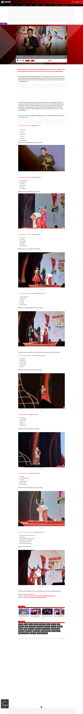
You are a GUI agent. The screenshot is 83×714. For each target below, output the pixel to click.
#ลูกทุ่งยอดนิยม (33, 633)
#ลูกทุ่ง (58, 624)
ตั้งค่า (5, 707)
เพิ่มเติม (2, 703)
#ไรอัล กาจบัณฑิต (37, 631)
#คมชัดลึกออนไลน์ (42, 624)
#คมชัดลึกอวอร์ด (32, 626)
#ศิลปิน (26, 626)
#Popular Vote (31, 628)
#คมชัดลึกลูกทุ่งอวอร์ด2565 (24, 633)
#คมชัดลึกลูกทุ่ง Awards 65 (42, 633)
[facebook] (73, 2)
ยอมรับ (5, 705)
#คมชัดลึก (35, 624)
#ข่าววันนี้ (25, 624)
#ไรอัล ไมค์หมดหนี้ (29, 631)
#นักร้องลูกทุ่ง (21, 626)
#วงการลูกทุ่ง (59, 626)
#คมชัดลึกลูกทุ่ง (21, 631)
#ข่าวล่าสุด (20, 624)
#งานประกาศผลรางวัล (46, 628)
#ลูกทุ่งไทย (21, 628)
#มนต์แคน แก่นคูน (40, 626)
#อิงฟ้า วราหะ (38, 628)
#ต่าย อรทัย (53, 624)
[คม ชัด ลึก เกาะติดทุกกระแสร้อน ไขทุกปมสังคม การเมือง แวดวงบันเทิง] (41, 2)
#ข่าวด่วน (30, 624)
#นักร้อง (48, 624)
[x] (75, 2)
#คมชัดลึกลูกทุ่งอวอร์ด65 (45, 631)
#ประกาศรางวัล (47, 626)
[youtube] (77, 2)
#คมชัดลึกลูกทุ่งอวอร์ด (56, 631)
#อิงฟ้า (25, 628)
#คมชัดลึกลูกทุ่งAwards (55, 628)
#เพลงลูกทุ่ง (53, 626)
